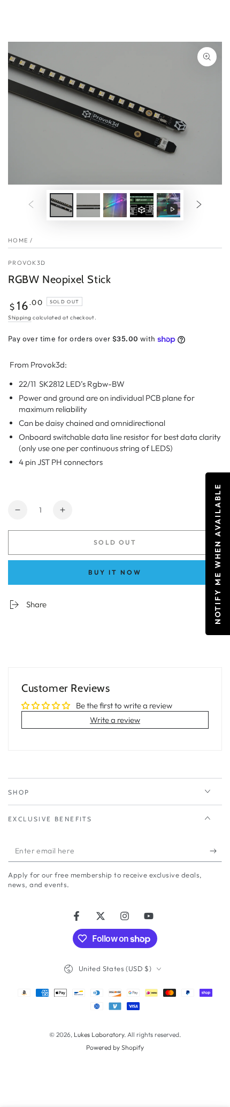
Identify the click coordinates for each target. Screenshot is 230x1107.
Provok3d (26, 262)
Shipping (20, 317)
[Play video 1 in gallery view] (168, 205)
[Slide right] (199, 205)
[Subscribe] (216, 851)
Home (18, 240)
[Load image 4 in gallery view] (142, 205)
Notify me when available (217, 553)
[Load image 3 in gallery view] (115, 205)
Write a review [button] (115, 720)
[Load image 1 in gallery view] (61, 205)
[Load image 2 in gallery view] (88, 205)
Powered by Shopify (115, 1047)
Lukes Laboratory (99, 1034)
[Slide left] (31, 205)
